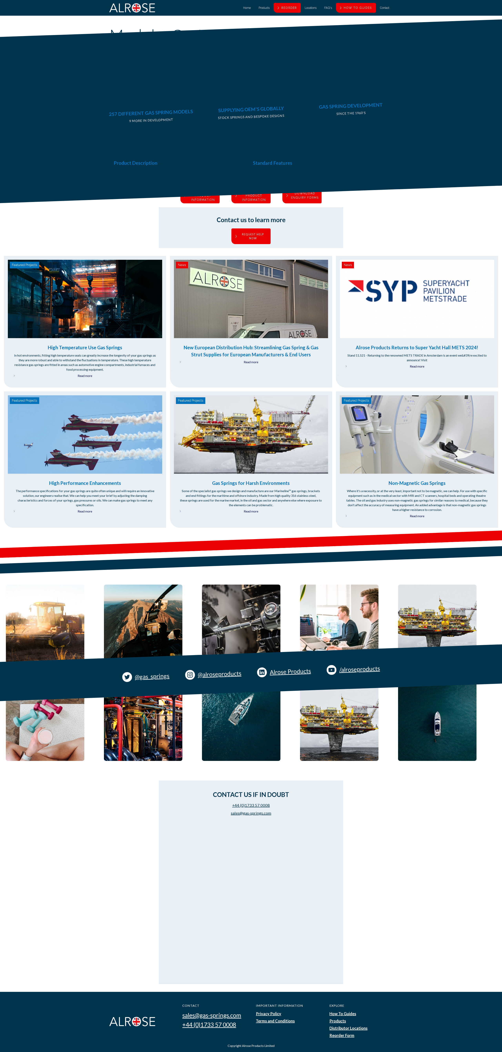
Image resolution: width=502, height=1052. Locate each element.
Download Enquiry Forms (305, 195)
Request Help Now (253, 236)
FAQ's (328, 7)
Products (264, 7)
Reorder (289, 7)
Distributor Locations (348, 1028)
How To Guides (342, 1013)
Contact (384, 7)
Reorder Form (341, 1035)
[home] (132, 8)
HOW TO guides (358, 7)
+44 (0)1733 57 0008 (251, 805)
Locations (310, 7)
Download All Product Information (254, 195)
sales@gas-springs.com (251, 813)
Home (247, 7)
